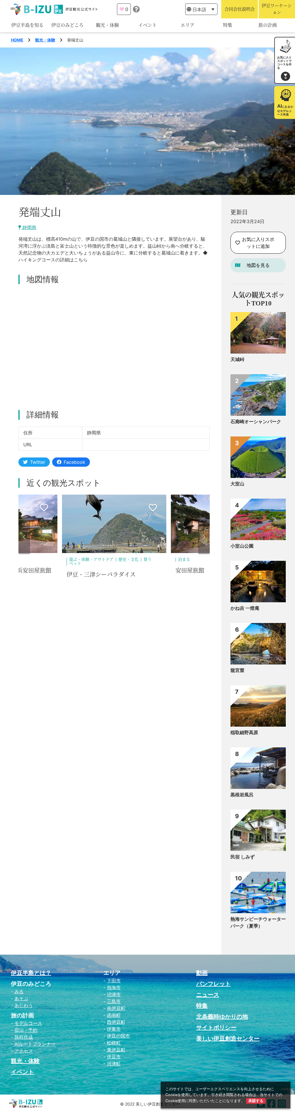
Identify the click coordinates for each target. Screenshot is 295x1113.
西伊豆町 (116, 1022)
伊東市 (114, 1029)
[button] (24, 537)
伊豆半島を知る (27, 25)
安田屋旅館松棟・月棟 (204, 570)
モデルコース (28, 1023)
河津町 (114, 1063)
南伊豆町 (116, 1008)
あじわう (23, 1005)
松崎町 (114, 1043)
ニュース (207, 994)
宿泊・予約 (25, 1030)
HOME (17, 39)
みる (19, 991)
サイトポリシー (216, 1027)
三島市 (114, 1001)
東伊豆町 (116, 1050)
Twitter (37, 462)
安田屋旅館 (81, 570)
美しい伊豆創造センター (228, 1038)
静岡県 (28, 227)
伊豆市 (114, 1056)
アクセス (23, 1051)
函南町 (114, 1015)
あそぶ (21, 998)
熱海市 (114, 987)
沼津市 (114, 994)
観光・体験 (107, 25)
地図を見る (258, 265)
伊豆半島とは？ (31, 972)
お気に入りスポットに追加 (258, 242)
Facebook (74, 462)
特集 (227, 25)
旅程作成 (23, 1037)
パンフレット (213, 983)
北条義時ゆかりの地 (222, 1016)
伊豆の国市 (118, 1036)
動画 (202, 972)
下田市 (114, 980)
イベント (147, 25)
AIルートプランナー (35, 1044)
